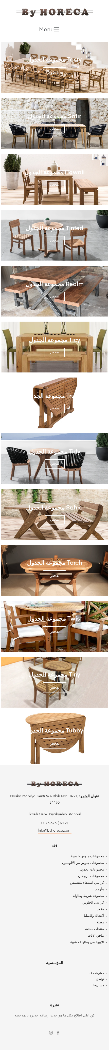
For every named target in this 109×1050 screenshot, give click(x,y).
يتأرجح (99, 889)
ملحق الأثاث (96, 935)
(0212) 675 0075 (54, 823)
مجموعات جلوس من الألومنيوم (83, 863)
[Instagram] (51, 1033)
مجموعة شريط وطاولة (88, 896)
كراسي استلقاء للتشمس (87, 882)
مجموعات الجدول (92, 869)
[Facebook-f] (58, 1033)
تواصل (100, 979)
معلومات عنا (96, 973)
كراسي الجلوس (93, 902)
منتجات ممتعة (94, 929)
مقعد (100, 909)
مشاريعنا (98, 985)
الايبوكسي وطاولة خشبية (87, 942)
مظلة (100, 922)
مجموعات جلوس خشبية (87, 856)
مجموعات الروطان (91, 876)
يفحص (54, 73)
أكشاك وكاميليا (94, 916)
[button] (49, 29)
